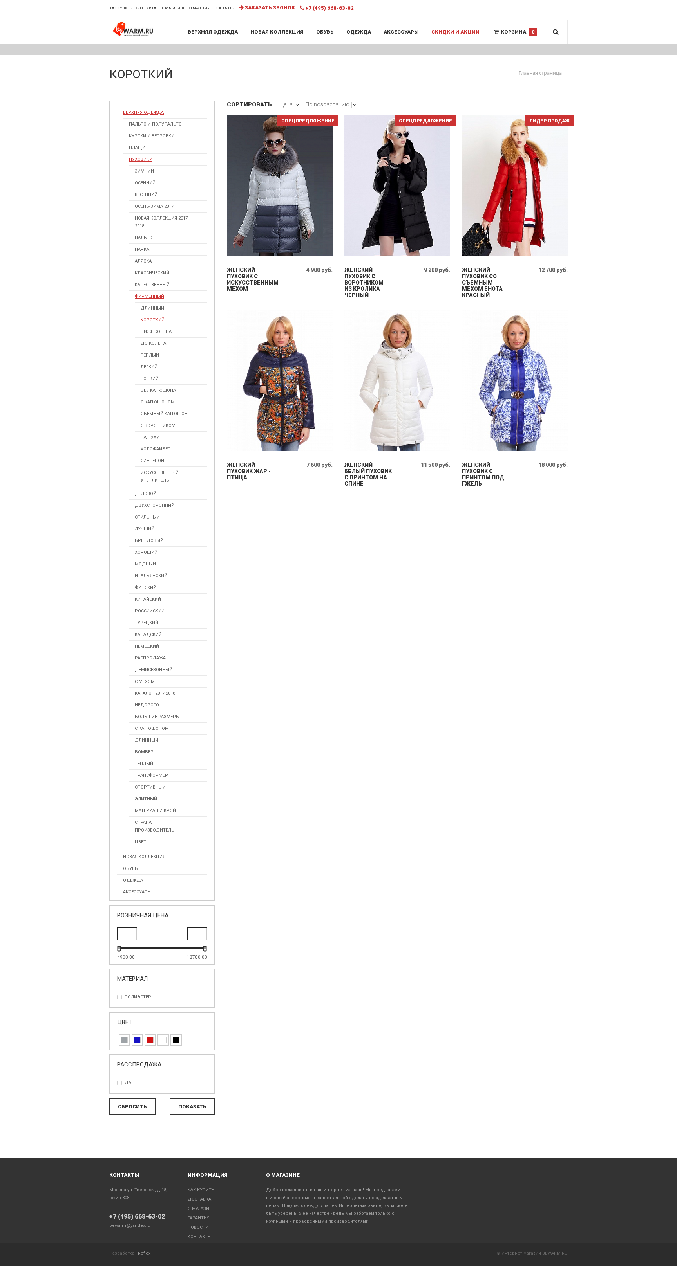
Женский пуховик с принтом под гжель (483, 474)
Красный (150, 1040)
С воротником (158, 425)
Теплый (144, 763)
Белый (163, 1040)
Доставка (147, 8)
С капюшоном (158, 402)
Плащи (137, 147)
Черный (176, 1040)
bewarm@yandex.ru (129, 1225)
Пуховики (140, 159)
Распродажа (150, 658)
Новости (198, 1227)
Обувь (325, 32)
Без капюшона (158, 390)
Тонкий (150, 378)
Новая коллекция (277, 32)
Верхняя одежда (213, 32)
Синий (137, 1040)
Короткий (153, 319)
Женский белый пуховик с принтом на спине (368, 474)
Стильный (147, 517)
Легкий (149, 366)
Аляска (143, 261)
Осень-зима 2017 (154, 206)
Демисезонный (153, 669)
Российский (150, 611)
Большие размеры (157, 716)
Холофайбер (156, 449)
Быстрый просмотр (279, 254)
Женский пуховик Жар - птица (249, 471)
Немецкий (147, 646)
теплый (150, 355)
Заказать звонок (269, 8)
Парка (142, 249)
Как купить (120, 8)
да (128, 1082)
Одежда (358, 32)
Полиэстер (138, 996)
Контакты (225, 8)
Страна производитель (154, 826)
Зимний (144, 171)
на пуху (150, 437)
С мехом (145, 681)
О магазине (173, 8)
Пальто (143, 237)
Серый (124, 1040)
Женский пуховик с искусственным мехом (250, 279)
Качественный (152, 284)
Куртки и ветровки (151, 136)
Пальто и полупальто (155, 124)
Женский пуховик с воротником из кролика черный (364, 282)
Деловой (145, 493)
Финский (145, 587)
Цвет (140, 842)
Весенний (146, 194)
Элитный (146, 798)
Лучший (144, 528)
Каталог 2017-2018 (155, 693)
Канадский (148, 634)
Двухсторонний (154, 505)
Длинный (152, 308)
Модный (145, 564)
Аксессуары (401, 32)
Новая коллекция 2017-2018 (162, 222)
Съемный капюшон (164, 413)
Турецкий (146, 622)
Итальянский (151, 575)
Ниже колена (156, 331)
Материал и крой (155, 810)
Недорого (147, 705)
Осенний (145, 182)
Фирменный (149, 296)
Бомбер (144, 752)
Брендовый (149, 540)
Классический (152, 273)
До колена (153, 343)
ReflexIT (146, 1253)
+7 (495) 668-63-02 (137, 1216)
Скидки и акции (455, 32)
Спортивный (150, 787)
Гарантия (200, 8)
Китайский (148, 599)
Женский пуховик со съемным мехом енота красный (482, 282)
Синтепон (152, 460)
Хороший (146, 552)
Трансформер (151, 775)
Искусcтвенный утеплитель (160, 476)
